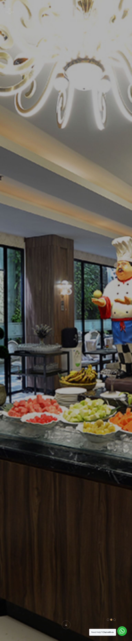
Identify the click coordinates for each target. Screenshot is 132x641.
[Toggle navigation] (125, 11)
